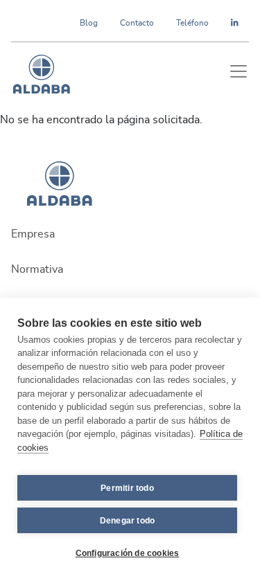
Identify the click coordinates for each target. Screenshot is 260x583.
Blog (89, 23)
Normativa (37, 269)
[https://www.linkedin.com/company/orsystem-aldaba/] (235, 23)
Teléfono (192, 23)
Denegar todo (127, 521)
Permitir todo (127, 488)
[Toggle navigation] (238, 71)
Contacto (137, 23)
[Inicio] (41, 71)
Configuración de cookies (128, 553)
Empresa (33, 234)
